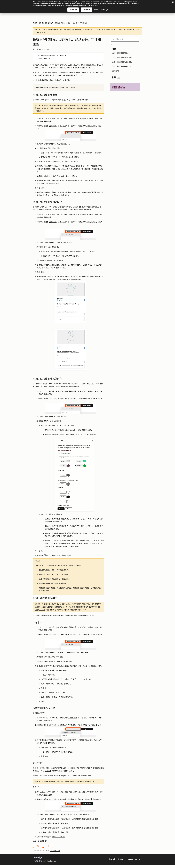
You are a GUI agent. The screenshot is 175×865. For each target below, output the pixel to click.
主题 (34, 768)
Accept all (73, 10)
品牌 (73, 210)
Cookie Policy (94, 5)
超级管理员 (53, 87)
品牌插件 (48, 75)
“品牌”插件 (52, 126)
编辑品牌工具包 (47, 80)
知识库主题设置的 (81, 781)
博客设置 (48, 771)
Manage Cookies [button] (133, 859)
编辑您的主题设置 (58, 837)
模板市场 (84, 776)
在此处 (39, 32)
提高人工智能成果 (62, 80)
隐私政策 (121, 859)
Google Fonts (40, 610)
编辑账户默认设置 (65, 87)
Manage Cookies (99, 10)
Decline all (86, 10)
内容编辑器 (86, 768)
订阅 (46, 55)
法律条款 (112, 859)
